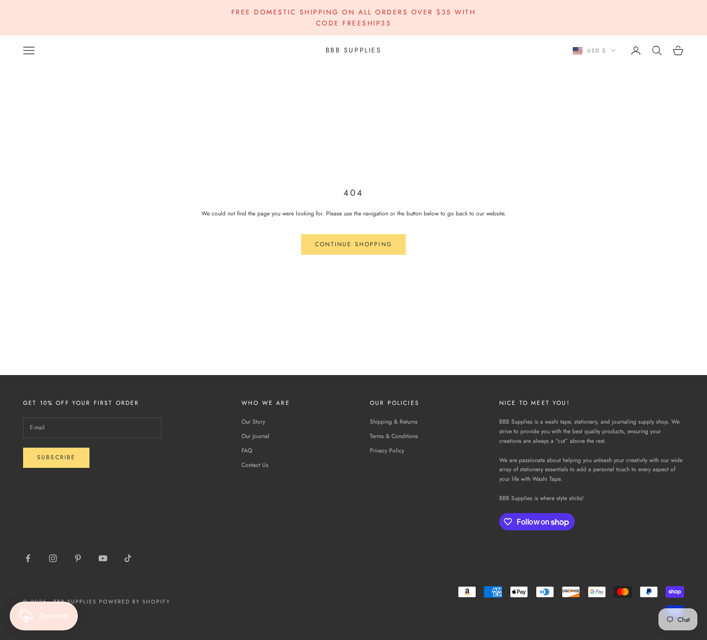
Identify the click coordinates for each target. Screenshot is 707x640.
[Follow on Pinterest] (78, 558)
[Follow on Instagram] (53, 558)
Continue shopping (353, 244)
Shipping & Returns (393, 421)
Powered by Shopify (135, 601)
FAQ (246, 450)
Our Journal (255, 436)
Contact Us (254, 465)
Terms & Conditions (394, 436)
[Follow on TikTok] (128, 558)
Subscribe (56, 457)
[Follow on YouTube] (103, 558)
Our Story (253, 421)
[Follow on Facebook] (28, 558)
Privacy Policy (387, 450)
